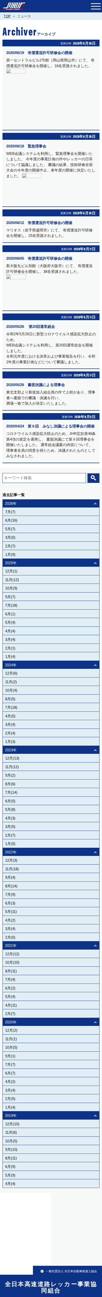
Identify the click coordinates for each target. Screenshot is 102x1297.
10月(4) (11, 690)
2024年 (11, 665)
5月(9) (10, 1175)
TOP (7, 16)
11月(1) (11, 1039)
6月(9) (10, 1166)
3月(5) (10, 537)
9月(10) (11, 1149)
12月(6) (11, 673)
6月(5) (10, 801)
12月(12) (12, 954)
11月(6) (11, 1132)
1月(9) (10, 554)
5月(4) (10, 622)
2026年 (11, 503)
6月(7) (10, 1073)
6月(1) (10, 614)
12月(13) (12, 758)
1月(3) (10, 741)
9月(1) (10, 1056)
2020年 (11, 1022)
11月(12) (12, 580)
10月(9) (11, 588)
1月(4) (10, 656)
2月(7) (10, 546)
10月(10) (12, 962)
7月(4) (10, 979)
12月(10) (12, 1124)
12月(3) (11, 860)
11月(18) (12, 869)
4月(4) (10, 631)
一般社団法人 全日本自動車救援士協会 (71, 1271)
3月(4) (10, 639)
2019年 (11, 1115)
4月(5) (10, 716)
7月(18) (11, 605)
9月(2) (10, 775)
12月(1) (11, 571)
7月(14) (11, 792)
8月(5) (10, 699)
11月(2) (11, 682)
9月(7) (10, 597)
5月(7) (10, 529)
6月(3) (10, 903)
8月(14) (11, 886)
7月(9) (10, 894)
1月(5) (10, 844)
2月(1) (10, 648)
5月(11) (11, 911)
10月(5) (11, 1047)
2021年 (11, 945)
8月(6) (10, 784)
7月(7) (10, 512)
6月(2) (10, 988)
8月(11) (11, 971)
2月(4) (10, 733)
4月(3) (10, 818)
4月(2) (10, 920)
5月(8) (10, 809)
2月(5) (10, 937)
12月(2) (11, 1030)
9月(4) (10, 877)
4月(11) (11, 1005)
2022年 (11, 852)
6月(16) (11, 520)
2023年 (11, 750)
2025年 (11, 563)
